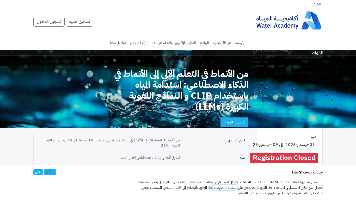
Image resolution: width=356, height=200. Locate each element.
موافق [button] (50, 172)
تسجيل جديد (79, 21)
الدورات (317, 52)
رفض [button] (38, 172)
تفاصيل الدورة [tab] (234, 122)
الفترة (314, 137)
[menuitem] (240, 43)
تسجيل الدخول (49, 21)
